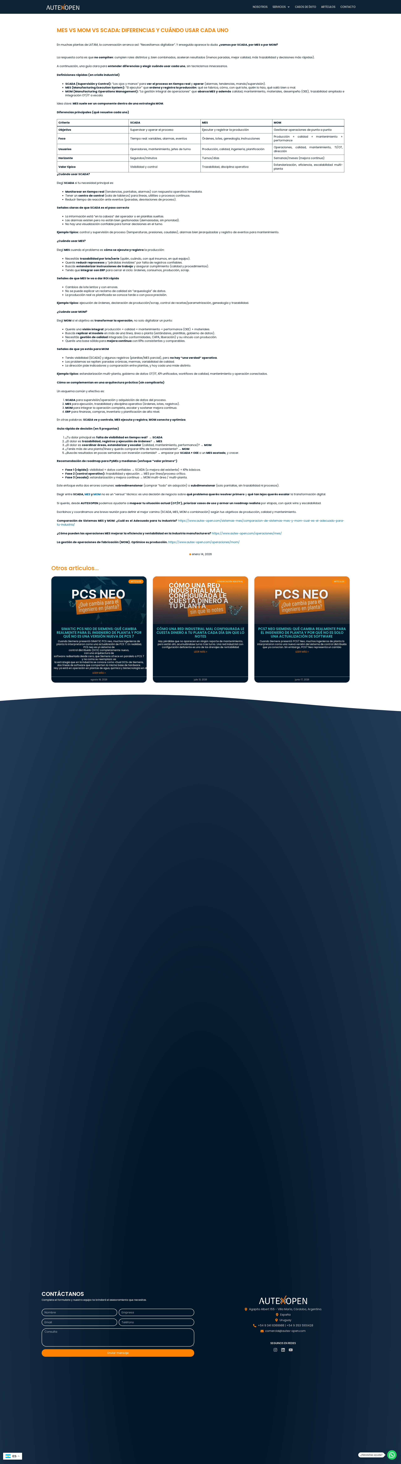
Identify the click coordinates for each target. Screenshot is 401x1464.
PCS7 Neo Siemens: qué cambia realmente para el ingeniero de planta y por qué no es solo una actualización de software (302, 632)
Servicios (279, 7)
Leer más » (99, 673)
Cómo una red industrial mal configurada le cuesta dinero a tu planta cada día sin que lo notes (200, 632)
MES (87, 494)
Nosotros (260, 7)
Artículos (328, 7)
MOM (97, 494)
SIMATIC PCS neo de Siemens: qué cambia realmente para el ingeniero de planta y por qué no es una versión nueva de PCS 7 (99, 632)
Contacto (348, 7)
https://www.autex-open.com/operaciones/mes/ (247, 533)
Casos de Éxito (305, 7)
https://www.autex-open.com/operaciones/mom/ (204, 542)
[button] (392, 1455)
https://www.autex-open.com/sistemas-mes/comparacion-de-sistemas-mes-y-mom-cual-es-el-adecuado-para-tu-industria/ (200, 523)
